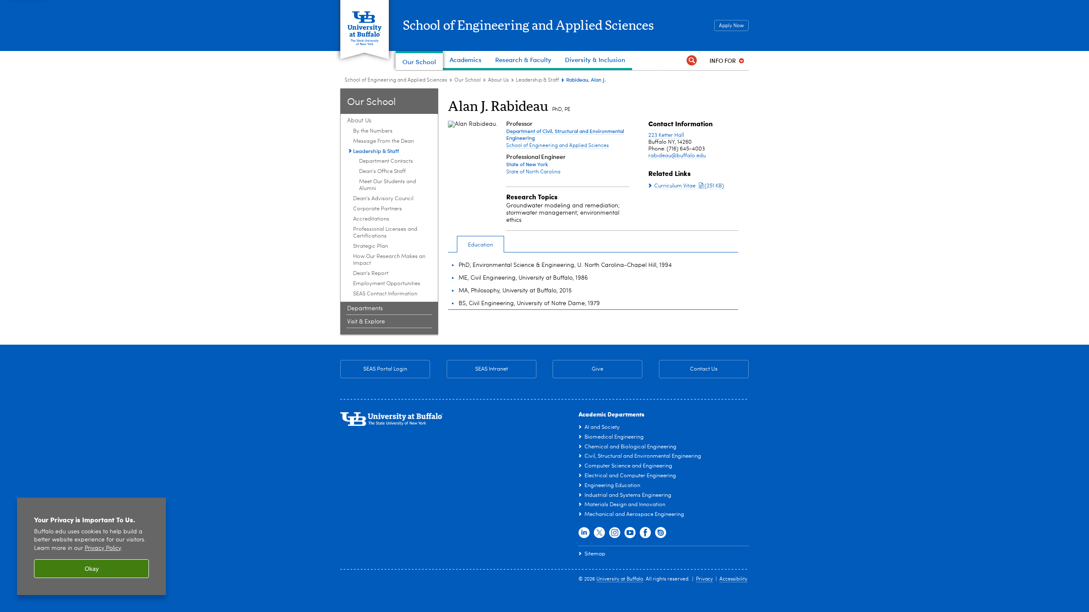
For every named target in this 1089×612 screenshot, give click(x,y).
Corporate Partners (377, 209)
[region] (91, 546)
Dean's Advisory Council (383, 198)
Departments (365, 309)
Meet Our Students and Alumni (387, 185)
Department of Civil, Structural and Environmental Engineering (565, 134)
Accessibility (733, 579)
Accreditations (371, 219)
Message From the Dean (383, 141)
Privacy (704, 579)
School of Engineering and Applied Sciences (528, 26)
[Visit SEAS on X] (599, 532)
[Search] (691, 60)
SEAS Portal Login (385, 369)
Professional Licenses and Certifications (385, 233)
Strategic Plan (370, 246)
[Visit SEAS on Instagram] (614, 532)
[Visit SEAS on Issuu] (660, 532)
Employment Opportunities (386, 283)
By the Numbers (373, 131)
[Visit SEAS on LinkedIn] (584, 532)
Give (597, 369)
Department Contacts (386, 161)
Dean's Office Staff (382, 171)
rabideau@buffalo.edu (677, 156)
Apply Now (731, 25)
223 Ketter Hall (666, 135)
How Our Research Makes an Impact (389, 260)
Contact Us (688, 369)
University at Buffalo (619, 579)
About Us (498, 80)
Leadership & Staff (537, 80)
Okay (92, 568)
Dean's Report (370, 273)
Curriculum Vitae (689, 186)
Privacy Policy (103, 548)
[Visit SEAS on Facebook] (645, 532)
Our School (467, 80)
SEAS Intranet (477, 369)
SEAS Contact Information (385, 294)
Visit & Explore (366, 322)
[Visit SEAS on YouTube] (630, 532)
